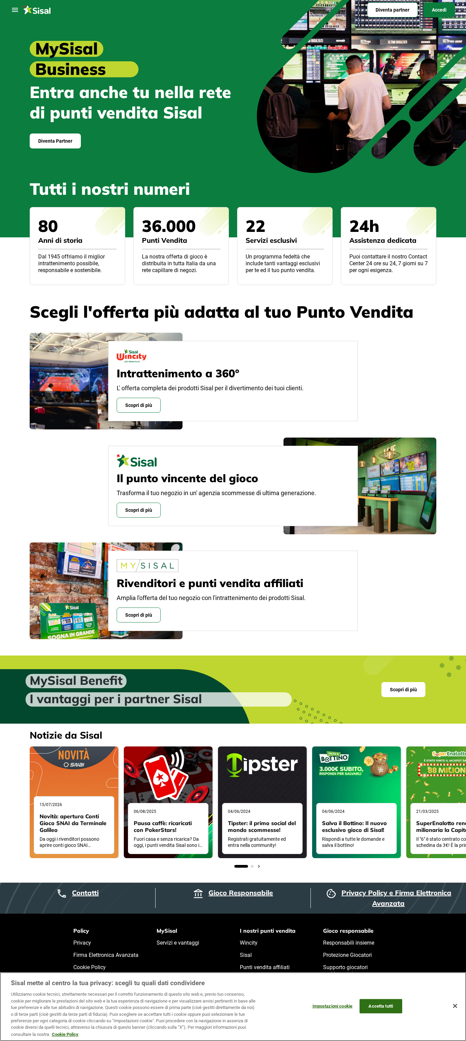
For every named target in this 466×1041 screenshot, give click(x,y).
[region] (233, 1006)
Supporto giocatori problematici (345, 970)
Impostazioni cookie (332, 1006)
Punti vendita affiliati (265, 967)
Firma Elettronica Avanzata (106, 955)
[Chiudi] (455, 1005)
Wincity (249, 943)
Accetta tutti (380, 1006)
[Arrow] (229, 866)
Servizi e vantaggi (178, 943)
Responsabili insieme (348, 943)
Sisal (246, 955)
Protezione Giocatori (347, 955)
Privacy (82, 943)
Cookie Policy (89, 967)
